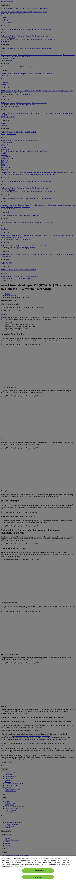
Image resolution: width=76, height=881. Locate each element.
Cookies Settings (38, 870)
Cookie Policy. (19, 866)
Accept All (38, 877)
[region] (38, 868)
